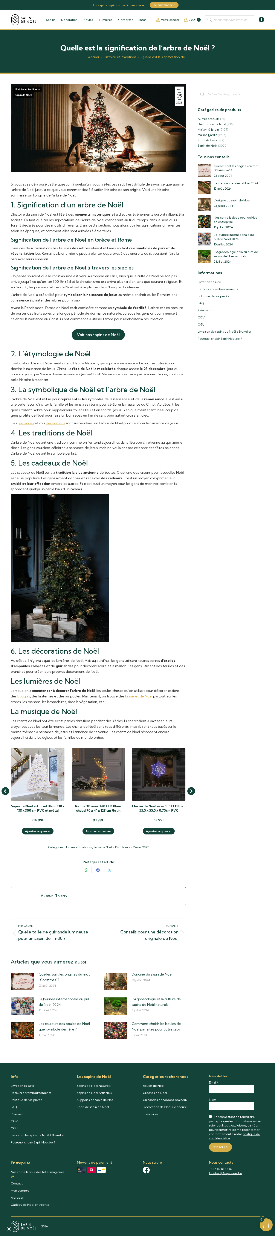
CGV (201, 317)
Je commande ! (164, 5)
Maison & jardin (208, 129)
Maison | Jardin (207, 135)
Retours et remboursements (218, 289)
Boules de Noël (153, 1086)
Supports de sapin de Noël (95, 1100)
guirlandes (26, 423)
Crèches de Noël (155, 1093)
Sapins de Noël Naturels (94, 1086)
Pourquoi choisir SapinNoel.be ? (220, 339)
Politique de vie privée (213, 296)
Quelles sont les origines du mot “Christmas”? (64, 977)
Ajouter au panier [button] (37, 831)
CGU (201, 324)
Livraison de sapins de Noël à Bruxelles (225, 331)
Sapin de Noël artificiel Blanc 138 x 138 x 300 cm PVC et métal (37, 808)
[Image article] (22, 981)
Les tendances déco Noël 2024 (236, 183)
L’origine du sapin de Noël (152, 974)
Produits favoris (209, 140)
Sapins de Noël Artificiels (94, 1093)
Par (122, 847)
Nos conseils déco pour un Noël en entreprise (236, 220)
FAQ (201, 303)
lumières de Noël (138, 696)
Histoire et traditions (27, 89)
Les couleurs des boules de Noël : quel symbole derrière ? (65, 1026)
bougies (23, 696)
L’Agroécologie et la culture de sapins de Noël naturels (156, 1002)
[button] (5, 791)
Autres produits (209, 119)
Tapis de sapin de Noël (93, 1107)
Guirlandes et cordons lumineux (165, 1100)
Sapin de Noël (23, 95)
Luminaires (150, 1114)
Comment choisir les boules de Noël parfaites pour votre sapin (156, 1026)
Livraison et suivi (209, 282)
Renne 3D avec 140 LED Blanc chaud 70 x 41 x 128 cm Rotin (98, 808)
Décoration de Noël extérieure (165, 1107)
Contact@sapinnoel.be (225, 1173)
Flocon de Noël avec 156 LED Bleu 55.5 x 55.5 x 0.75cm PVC (158, 808)
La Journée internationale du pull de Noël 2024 (64, 1002)
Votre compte (170, 19)
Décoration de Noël (212, 124)
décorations (55, 423)
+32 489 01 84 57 (221, 1169)
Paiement (205, 310)
